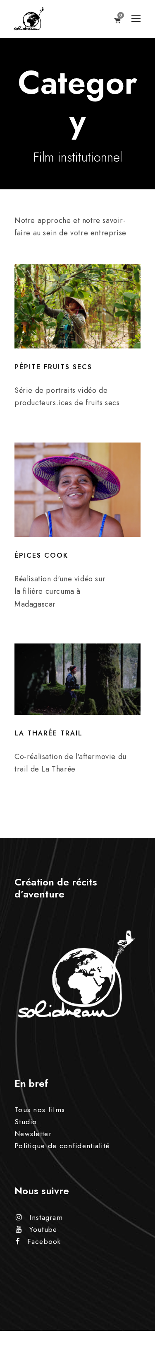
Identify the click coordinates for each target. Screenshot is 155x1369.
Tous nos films (39, 1110)
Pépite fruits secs (53, 367)
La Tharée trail (48, 733)
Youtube (43, 1229)
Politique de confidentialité (62, 1146)
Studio (25, 1122)
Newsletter (33, 1134)
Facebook (44, 1241)
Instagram (46, 1217)
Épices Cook (41, 555)
